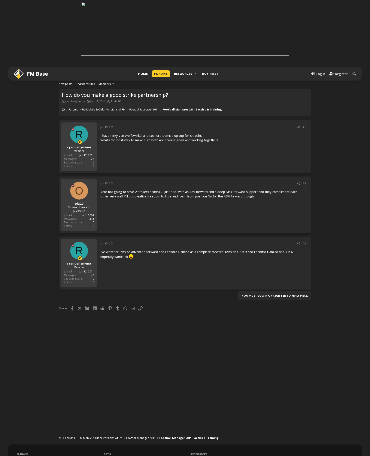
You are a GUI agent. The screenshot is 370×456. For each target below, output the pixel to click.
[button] (195, 73)
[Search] (354, 73)
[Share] (298, 127)
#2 (304, 183)
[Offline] (73, 129)
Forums (161, 73)
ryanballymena (75, 101)
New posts (65, 84)
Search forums (85, 84)
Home (143, 73)
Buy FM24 (210, 73)
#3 (304, 243)
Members (104, 84)
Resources (183, 73)
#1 (304, 127)
